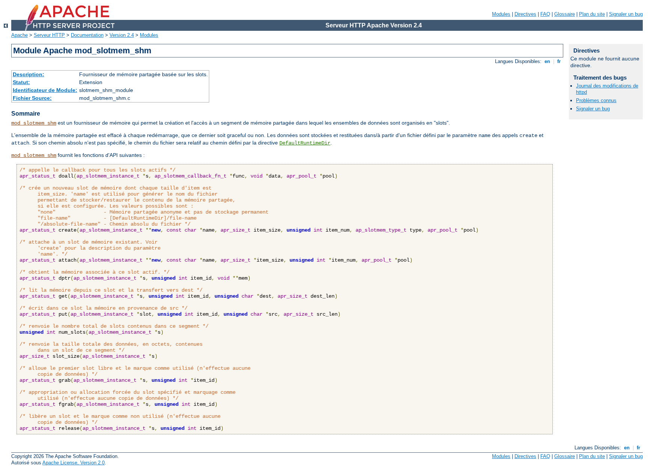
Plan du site (592, 14)
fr (559, 61)
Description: (28, 74)
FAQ (545, 14)
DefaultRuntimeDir (304, 143)
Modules (501, 14)
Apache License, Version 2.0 (73, 462)
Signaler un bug (626, 14)
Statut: (21, 82)
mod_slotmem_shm (33, 123)
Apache (19, 35)
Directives (525, 14)
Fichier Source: (32, 98)
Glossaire (564, 14)
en (547, 61)
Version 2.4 (122, 35)
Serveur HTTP (49, 35)
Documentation (87, 35)
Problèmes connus (596, 100)
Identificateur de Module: (45, 90)
